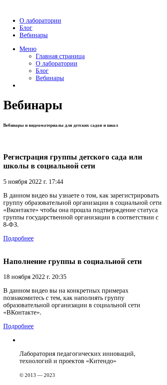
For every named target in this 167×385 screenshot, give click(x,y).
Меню (27, 48)
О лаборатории (40, 20)
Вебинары (33, 35)
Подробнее (18, 238)
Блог (25, 27)
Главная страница (60, 56)
